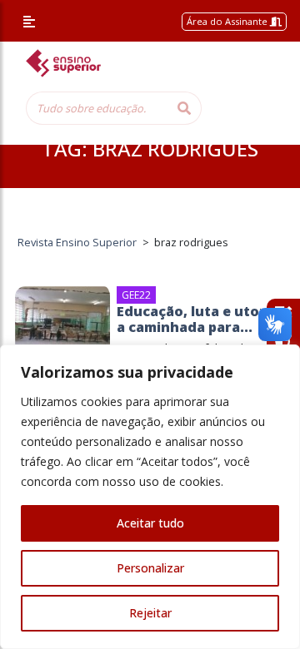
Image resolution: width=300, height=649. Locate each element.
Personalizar (150, 568)
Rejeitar (150, 613)
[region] (150, 496)
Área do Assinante (228, 21)
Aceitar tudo (150, 523)
